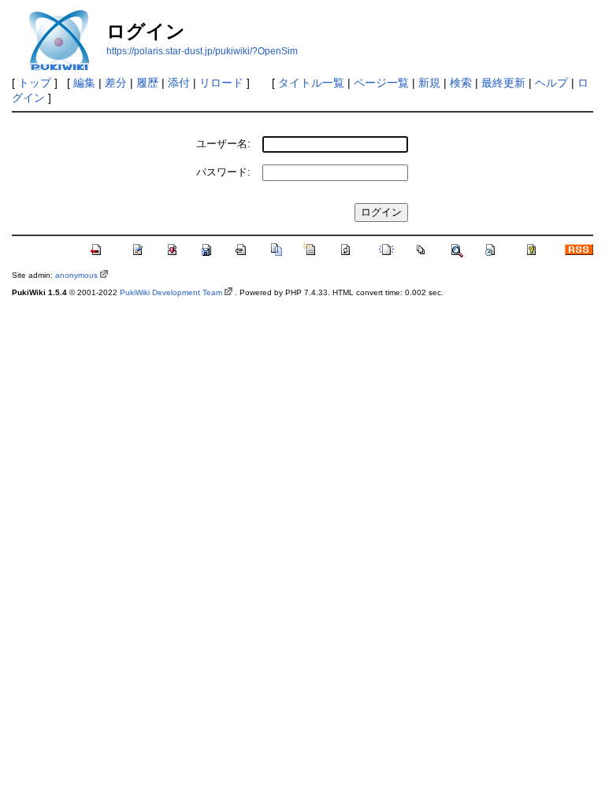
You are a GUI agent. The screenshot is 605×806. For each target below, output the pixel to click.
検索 (461, 82)
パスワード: (223, 172)
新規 (429, 82)
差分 (116, 82)
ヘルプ (551, 82)
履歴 (147, 82)
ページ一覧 (381, 82)
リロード (221, 82)
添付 (179, 82)
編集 (84, 82)
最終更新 (503, 82)
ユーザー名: (223, 144)
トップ (34, 82)
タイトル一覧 (311, 82)
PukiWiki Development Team (171, 292)
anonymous (76, 275)
